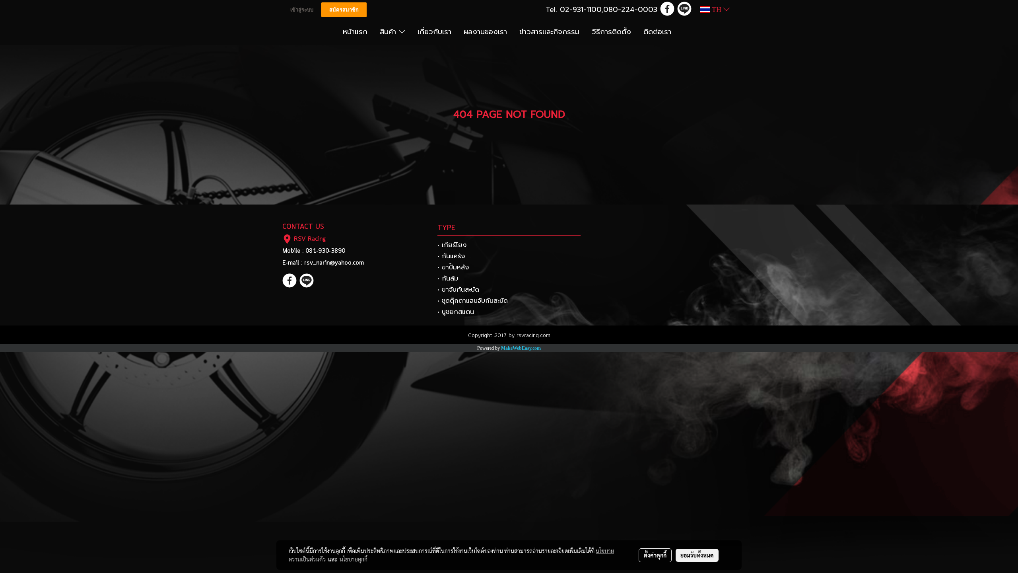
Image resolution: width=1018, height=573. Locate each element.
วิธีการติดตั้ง (611, 31)
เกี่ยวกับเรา (434, 31)
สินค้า (389, 31)
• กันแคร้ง (451, 256)
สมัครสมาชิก (344, 10)
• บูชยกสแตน (455, 312)
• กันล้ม (447, 278)
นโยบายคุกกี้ (353, 559)
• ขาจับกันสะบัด (458, 289)
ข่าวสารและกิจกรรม (549, 31)
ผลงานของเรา (485, 31)
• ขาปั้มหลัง (453, 267)
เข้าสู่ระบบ (301, 10)
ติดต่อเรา (657, 31)
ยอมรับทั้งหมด (697, 555)
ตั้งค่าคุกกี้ (655, 555)
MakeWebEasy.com (521, 348)
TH (716, 10)
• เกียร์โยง (451, 245)
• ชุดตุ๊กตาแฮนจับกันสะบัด (472, 301)
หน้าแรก (355, 31)
